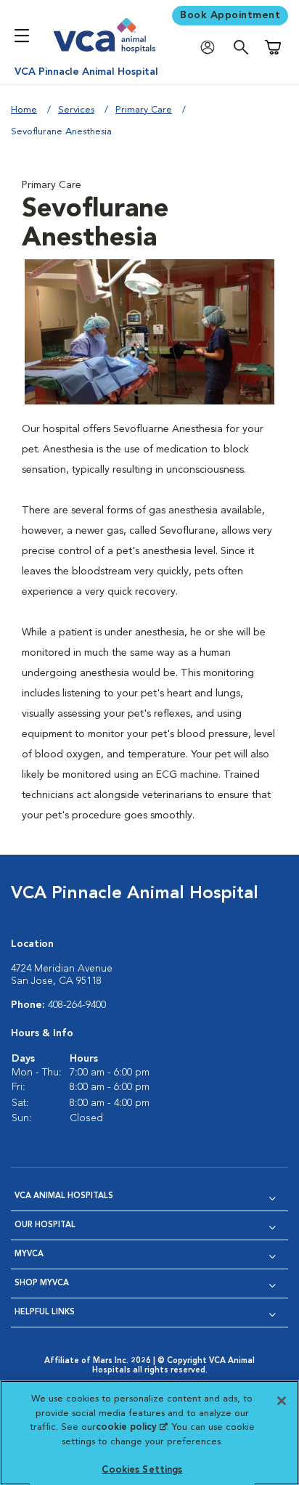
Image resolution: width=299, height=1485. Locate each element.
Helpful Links (45, 1313)
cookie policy (131, 1427)
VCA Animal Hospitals (64, 1196)
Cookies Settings (142, 1470)
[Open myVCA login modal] (211, 48)
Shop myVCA (42, 1283)
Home (24, 110)
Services (76, 110)
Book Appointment (230, 15)
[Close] (282, 1401)
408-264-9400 (77, 1005)
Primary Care (143, 110)
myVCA (29, 1254)
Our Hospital (45, 1225)
